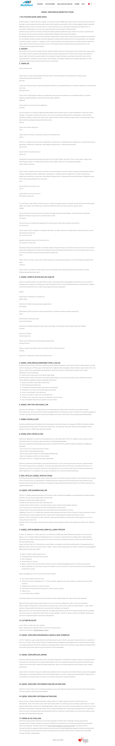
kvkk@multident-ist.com (41, 630)
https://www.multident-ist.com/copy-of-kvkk (61, 726)
